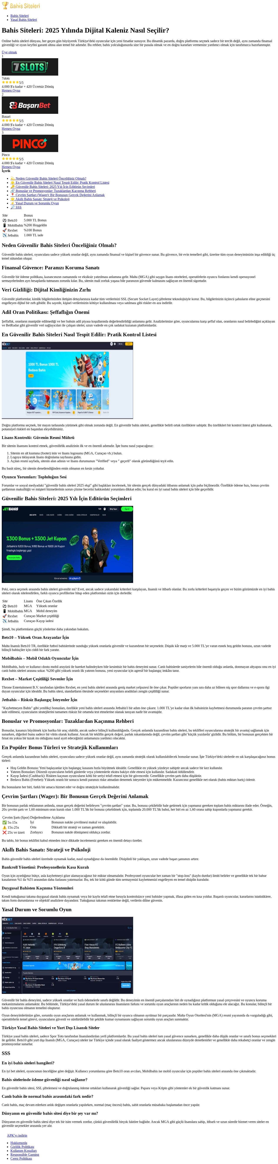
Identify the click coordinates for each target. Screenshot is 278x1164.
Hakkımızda (18, 1143)
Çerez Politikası (21, 1158)
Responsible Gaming (24, 1154)
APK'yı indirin (17, 1135)
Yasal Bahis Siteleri (23, 20)
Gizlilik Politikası (22, 1147)
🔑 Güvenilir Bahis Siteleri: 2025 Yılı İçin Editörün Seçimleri (52, 187)
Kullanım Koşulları (23, 1150)
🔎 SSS (16, 207)
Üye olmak (9, 52)
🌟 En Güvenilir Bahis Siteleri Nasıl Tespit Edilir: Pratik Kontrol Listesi (59, 182)
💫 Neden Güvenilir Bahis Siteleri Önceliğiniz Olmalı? (48, 178)
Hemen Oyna (11, 90)
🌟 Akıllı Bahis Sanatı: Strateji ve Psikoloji (40, 199)
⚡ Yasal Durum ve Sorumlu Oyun (34, 203)
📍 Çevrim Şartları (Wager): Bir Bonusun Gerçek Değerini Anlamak (57, 195)
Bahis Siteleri (19, 16)
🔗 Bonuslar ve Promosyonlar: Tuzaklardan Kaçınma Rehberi (53, 191)
